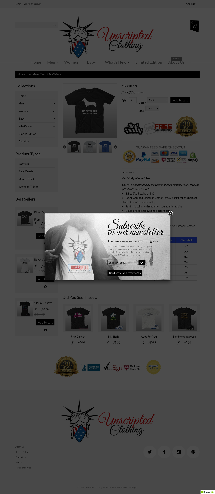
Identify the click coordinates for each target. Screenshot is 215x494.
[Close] (170, 213)
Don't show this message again (125, 272)
